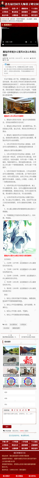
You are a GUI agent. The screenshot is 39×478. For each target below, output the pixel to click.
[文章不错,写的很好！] (23, 410)
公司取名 (5, 12)
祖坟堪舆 (25, 448)
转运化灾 (15, 445)
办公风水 (6, 328)
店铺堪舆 (34, 445)
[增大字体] (7, 60)
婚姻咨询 (25, 8)
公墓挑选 (15, 15)
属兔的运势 (16, 328)
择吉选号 (34, 448)
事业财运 (15, 12)
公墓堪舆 (15, 448)
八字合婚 (25, 442)
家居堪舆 (25, 445)
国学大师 (19, 456)
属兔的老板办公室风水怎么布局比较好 (19, 20)
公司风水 (23, 324)
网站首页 (5, 8)
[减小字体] (3, 60)
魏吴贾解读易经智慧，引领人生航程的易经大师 (15, 337)
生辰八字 (15, 8)
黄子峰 (6, 58)
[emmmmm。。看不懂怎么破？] (26, 410)
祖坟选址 (25, 15)
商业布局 (5, 15)
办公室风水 (13, 324)
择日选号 (34, 15)
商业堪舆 (5, 448)
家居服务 (25, 12)
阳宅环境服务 (20, 19)
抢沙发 (34, 58)
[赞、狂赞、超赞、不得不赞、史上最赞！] (29, 410)
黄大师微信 (19, 476)
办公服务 (29, 19)
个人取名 (34, 8)
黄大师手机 (32, 476)
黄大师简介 (6, 476)
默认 (5, 60)
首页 (13, 19)
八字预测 (15, 442)
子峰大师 (5, 442)
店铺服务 (34, 12)
